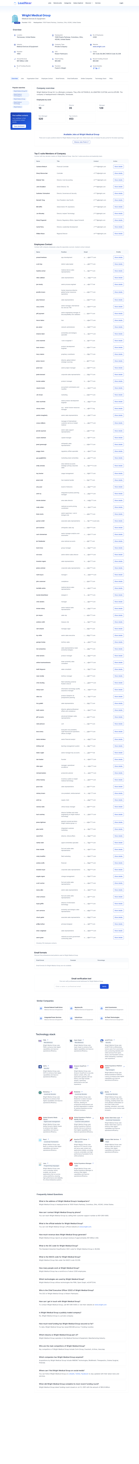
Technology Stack (100, 78)
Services (98, 3)
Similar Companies (86, 78)
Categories (67, 3)
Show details (119, 166)
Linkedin (72, 1374)
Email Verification (72, 78)
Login (121, 3)
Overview (15, 78)
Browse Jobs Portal (80, 142)
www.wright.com (99, 46)
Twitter (77, 1374)
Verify (104, 986)
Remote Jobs (58, 3)
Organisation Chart (32, 78)
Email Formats (60, 78)
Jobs (49, 3)
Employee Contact (47, 78)
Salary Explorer (78, 3)
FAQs (111, 78)
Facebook (84, 1374)
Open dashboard (19, 126)
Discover (88, 3)
